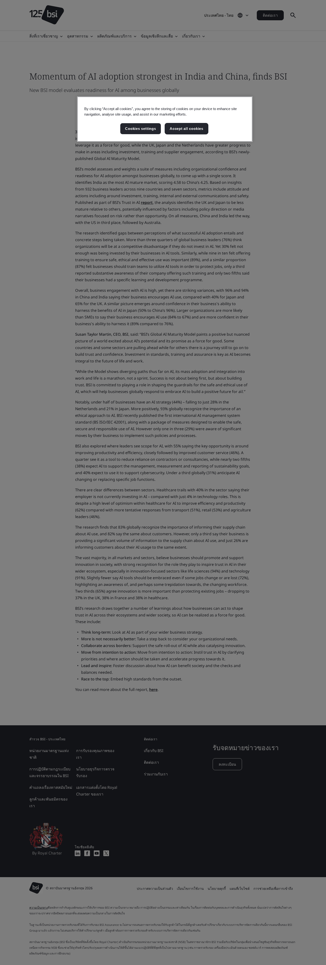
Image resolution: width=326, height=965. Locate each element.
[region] (164, 119)
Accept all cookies (186, 129)
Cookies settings (140, 129)
